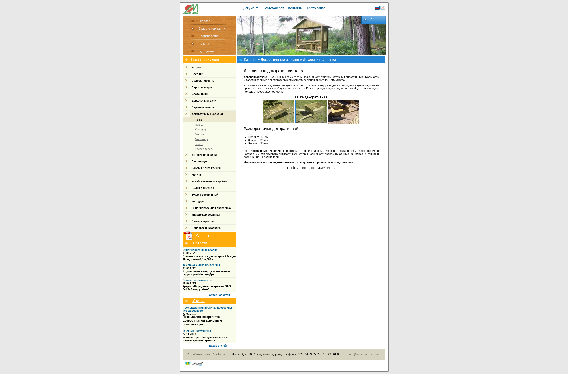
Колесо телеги (204, 149)
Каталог (250, 59)
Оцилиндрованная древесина (211, 208)
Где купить (206, 51)
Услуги (196, 67)
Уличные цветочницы (197, 331)
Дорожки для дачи (204, 100)
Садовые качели (203, 107)
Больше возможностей (198, 280)
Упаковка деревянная (206, 214)
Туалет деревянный (205, 194)
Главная (204, 21)
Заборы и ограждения (206, 168)
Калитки (197, 174)
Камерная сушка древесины (201, 265)
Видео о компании (211, 28)
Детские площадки (204, 154)
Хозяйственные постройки (209, 181)
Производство (208, 36)
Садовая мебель (203, 80)
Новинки (204, 43)
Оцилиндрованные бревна (200, 250)
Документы (251, 8)
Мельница (201, 139)
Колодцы (198, 201)
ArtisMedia (219, 354)
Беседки (197, 74)
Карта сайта (316, 8)
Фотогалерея (274, 8)
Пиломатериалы (203, 221)
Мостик (199, 134)
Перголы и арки (202, 87)
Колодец (200, 129)
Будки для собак (203, 188)
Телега (199, 144)
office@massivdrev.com (362, 354)
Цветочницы (200, 94)
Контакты (295, 8)
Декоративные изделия (280, 59)
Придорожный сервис (206, 228)
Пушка (199, 124)
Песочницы (199, 161)
